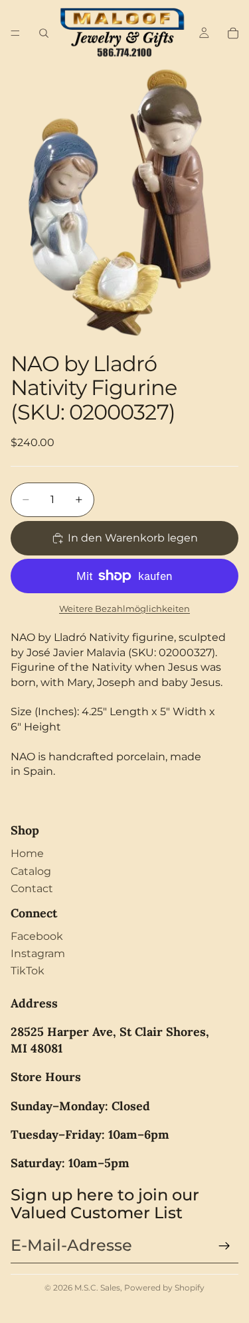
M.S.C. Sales (97, 1288)
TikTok (27, 970)
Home (27, 853)
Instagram (38, 953)
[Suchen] (43, 33)
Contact (32, 888)
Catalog (31, 871)
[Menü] (15, 33)
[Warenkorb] (233, 33)
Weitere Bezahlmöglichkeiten (124, 608)
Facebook (37, 936)
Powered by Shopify (164, 1288)
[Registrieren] (224, 1246)
